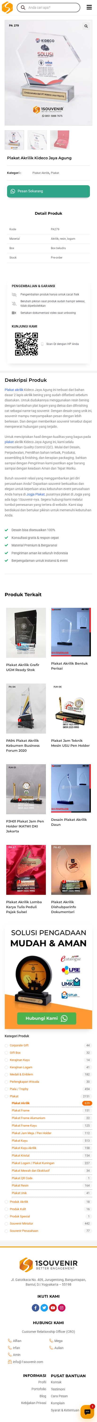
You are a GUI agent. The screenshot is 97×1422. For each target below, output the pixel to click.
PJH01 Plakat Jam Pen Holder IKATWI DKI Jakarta (25, 826)
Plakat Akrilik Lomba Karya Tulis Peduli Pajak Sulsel (24, 907)
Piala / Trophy (19, 1089)
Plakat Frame (20, 1110)
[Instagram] (61, 1308)
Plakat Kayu (20, 1140)
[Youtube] (53, 1308)
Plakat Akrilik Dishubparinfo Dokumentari (63, 907)
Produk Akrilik (19, 1202)
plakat (9, 442)
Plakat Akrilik (40, 173)
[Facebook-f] (35, 1308)
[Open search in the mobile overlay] (48, 7)
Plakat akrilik (14, 390)
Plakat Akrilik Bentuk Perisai (69, 666)
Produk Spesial (20, 1216)
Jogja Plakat (35, 494)
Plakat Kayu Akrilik (24, 1148)
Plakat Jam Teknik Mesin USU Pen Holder (70, 743)
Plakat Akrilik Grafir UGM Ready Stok (22, 667)
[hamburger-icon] (89, 7)
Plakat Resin (20, 1185)
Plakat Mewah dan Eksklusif (31, 1170)
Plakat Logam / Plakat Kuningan (33, 1163)
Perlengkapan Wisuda (24, 1081)
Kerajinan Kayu (20, 1060)
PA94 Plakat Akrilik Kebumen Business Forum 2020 (23, 745)
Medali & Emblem (21, 1074)
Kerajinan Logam (21, 1067)
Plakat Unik (19, 1193)
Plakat (55, 173)
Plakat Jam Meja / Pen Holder (31, 1133)
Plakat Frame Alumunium (28, 1118)
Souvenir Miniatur (21, 1223)
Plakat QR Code (22, 1178)
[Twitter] (44, 1308)
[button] (86, 26)
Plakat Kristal (20, 1155)
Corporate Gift (19, 1045)
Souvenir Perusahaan (24, 1231)
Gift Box (15, 1052)
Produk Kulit (18, 1209)
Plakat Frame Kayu (24, 1125)
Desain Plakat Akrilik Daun (69, 822)
